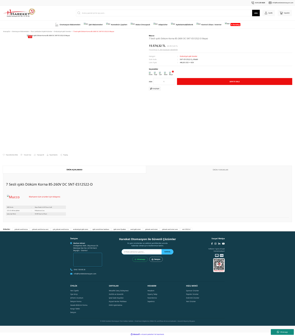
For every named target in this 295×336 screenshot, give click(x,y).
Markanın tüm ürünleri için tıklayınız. (44, 196)
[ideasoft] (135, 334)
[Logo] (19, 13)
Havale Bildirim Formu (78, 305)
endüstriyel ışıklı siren (80, 229)
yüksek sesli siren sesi (170, 229)
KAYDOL (167, 252)
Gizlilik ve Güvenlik (116, 294)
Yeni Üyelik (74, 290)
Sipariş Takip (152, 294)
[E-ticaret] (147, 334)
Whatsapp (284, 332)
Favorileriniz (152, 298)
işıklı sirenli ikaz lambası (101, 229)
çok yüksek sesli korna (61, 229)
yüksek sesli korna (21, 229)
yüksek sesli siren (151, 229)
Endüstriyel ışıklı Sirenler (188, 56)
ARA (256, 13)
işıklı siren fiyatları (120, 229)
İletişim (157, 259)
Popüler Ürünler (192, 294)
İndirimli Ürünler (192, 298)
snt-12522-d (186, 229)
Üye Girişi (74, 294)
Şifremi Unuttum (76, 298)
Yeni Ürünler (191, 301)
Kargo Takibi (75, 309)
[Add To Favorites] (10, 155)
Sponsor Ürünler (192, 290)
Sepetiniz (151, 301)
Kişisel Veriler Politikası (118, 301)
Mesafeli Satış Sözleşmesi (119, 290)
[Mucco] (13, 196)
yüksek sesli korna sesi (40, 229)
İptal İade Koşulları (116, 298)
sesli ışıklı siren (135, 229)
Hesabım (151, 290)
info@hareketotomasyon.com (282, 3)
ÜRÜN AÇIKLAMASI (74, 169)
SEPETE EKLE (235, 81)
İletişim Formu (75, 301)
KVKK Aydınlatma (115, 305)
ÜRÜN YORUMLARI (220, 170)
